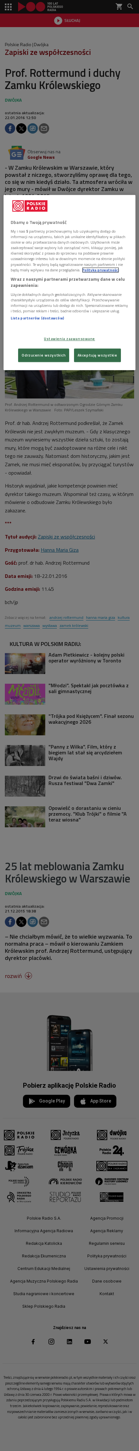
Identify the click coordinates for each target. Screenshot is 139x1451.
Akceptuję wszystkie (97, 355)
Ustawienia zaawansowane (69, 339)
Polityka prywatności (100, 270)
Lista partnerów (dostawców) (37, 318)
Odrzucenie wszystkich (44, 355)
